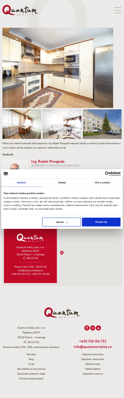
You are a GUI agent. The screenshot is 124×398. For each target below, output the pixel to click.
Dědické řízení (92, 364)
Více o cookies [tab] (102, 182)
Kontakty (31, 354)
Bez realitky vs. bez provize (31, 369)
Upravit (60, 222)
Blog (31, 359)
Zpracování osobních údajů (31, 373)
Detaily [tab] (62, 182)
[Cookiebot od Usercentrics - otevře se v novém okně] (107, 173)
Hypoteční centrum (93, 373)
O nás (31, 364)
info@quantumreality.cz (30, 270)
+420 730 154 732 (20, 274)
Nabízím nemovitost (92, 354)
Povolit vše (101, 222)
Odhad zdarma (92, 369)
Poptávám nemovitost (92, 359)
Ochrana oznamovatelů (31, 378)
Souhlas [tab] (21, 182)
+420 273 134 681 (40, 274)
